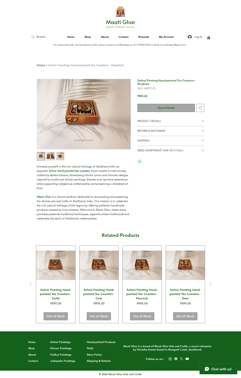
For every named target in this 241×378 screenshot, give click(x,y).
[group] (120, 284)
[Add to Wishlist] (200, 108)
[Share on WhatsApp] (140, 161)
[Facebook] (176, 359)
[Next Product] (210, 284)
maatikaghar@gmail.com (174, 44)
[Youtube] (187, 359)
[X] (181, 359)
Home (41, 65)
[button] (105, 36)
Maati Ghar (120, 22)
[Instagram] (170, 359)
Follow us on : (155, 359)
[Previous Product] (30, 284)
